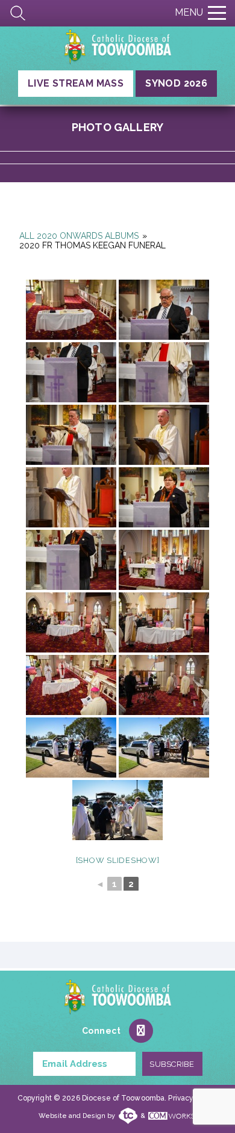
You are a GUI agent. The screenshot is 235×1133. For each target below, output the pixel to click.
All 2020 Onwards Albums (79, 236)
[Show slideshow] (118, 860)
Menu (189, 12)
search (18, 13)
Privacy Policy (192, 1098)
